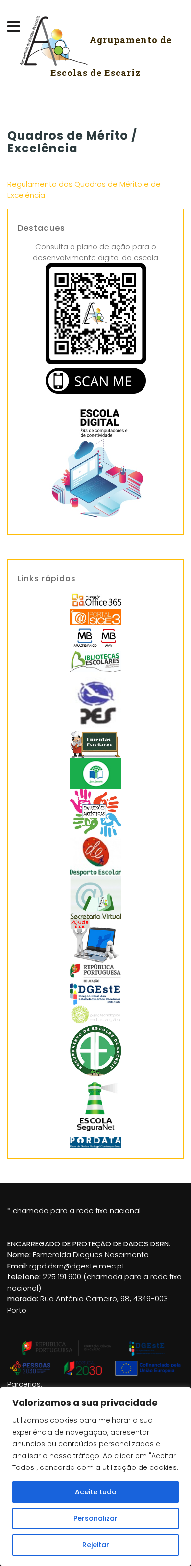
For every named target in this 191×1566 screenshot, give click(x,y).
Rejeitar (95, 1545)
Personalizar (95, 1518)
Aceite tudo (96, 1492)
